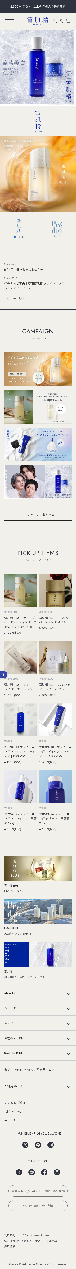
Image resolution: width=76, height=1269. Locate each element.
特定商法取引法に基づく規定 (22, 1241)
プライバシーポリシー (35, 1236)
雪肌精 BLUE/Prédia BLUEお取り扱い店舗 (38, 1191)
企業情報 (51, 1241)
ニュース (10, 1120)
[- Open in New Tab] (25, 1143)
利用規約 (9, 1236)
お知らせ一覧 (13, 299)
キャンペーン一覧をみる (38, 515)
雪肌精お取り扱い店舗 (38, 1206)
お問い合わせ (13, 1111)
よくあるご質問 (14, 1103)
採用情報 (9, 1247)
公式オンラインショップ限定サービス (29, 1070)
